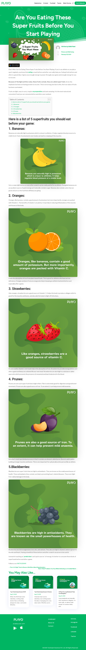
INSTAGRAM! (21, 563)
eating (30, 72)
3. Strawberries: (17, 109)
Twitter (73, 636)
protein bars (28, 556)
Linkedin (73, 632)
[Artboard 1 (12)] (34, 633)
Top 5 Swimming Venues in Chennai (43, 592)
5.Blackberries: (17, 113)
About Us (51, 623)
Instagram (74, 622)
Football (52, 3)
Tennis (59, 3)
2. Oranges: (16, 106)
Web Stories (67, 3)
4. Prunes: (15, 111)
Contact (50, 626)
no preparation (37, 91)
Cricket (45, 3)
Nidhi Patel (71, 46)
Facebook (74, 627)
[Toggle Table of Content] (48, 99)
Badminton (38, 3)
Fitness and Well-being (67, 52)
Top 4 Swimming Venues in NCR (18, 592)
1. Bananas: (16, 104)
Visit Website (80, 3)
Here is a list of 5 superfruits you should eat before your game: (31, 102)
